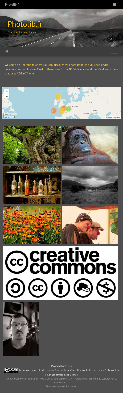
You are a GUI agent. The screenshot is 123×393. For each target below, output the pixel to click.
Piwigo (68, 365)
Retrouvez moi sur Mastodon (61, 386)
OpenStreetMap (113, 117)
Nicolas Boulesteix (56, 369)
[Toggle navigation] (114, 4)
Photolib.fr (12, 4)
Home (7, 51)
